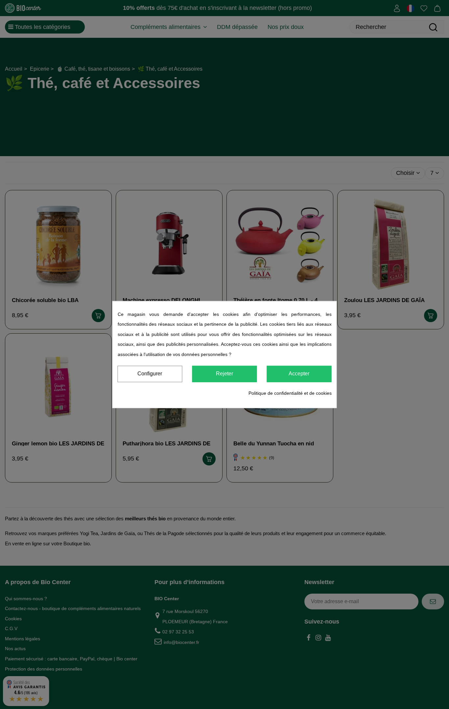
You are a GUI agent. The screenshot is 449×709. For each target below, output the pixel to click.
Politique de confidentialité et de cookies (290, 392)
